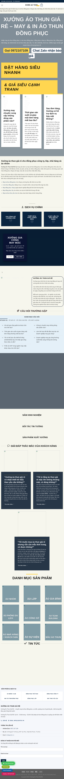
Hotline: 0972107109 (8, 774)
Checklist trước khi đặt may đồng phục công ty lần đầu (26, 651)
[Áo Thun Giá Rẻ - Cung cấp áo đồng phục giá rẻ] (32, 5)
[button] (2, 5)
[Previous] (1, 267)
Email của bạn (4, 753)
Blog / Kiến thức (32, 774)
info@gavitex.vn (10, 735)
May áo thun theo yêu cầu (10, 193)
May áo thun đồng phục (9, 182)
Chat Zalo (5, 767)
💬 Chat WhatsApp (8, 763)
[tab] (3, 320)
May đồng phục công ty (9, 187)
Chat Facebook (7, 770)
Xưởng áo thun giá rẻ (21, 774)
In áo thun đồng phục (8, 185)
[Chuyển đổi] (2, 325)
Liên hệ (40, 774)
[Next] (5, 267)
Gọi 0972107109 (16, 50)
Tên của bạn (4, 746)
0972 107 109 (14, 728)
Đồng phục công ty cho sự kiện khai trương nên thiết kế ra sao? (48, 651)
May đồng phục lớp (8, 190)
